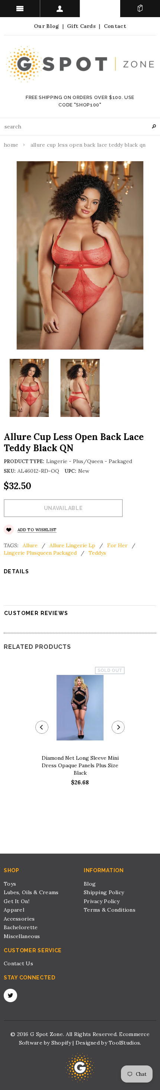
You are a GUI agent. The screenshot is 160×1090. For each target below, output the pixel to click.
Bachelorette (21, 927)
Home (11, 144)
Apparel (14, 909)
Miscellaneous (22, 936)
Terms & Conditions (109, 909)
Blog (90, 883)
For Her (117, 545)
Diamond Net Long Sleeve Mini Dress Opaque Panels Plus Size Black (80, 765)
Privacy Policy (101, 901)
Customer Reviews (36, 613)
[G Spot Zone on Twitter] (10, 995)
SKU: (10, 471)
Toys (10, 883)
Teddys (97, 552)
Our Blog (46, 26)
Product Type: (24, 461)
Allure (30, 545)
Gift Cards (81, 26)
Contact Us (18, 963)
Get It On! (16, 901)
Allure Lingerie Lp (72, 545)
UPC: (70, 471)
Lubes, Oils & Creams (31, 892)
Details (16, 571)
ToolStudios (124, 1042)
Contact (115, 26)
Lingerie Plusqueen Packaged (40, 552)
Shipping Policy (104, 892)
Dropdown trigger (60, 8)
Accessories (19, 918)
